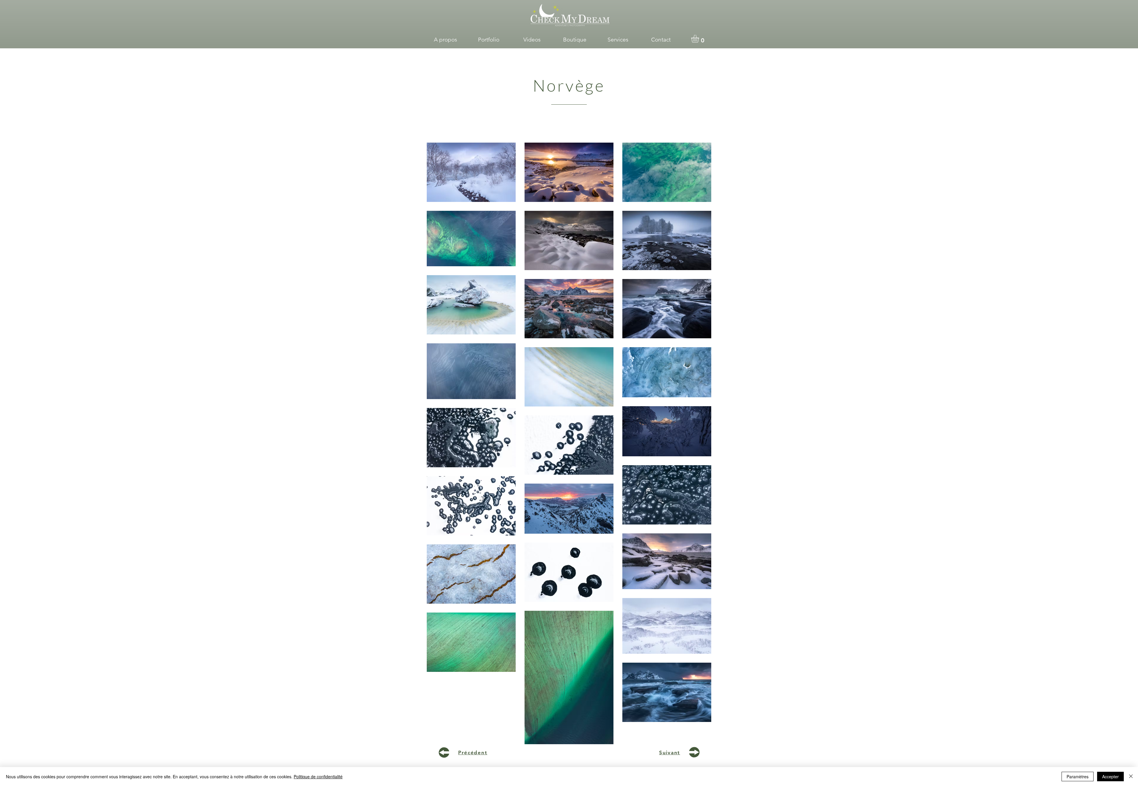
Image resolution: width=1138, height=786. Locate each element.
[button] (488, 39)
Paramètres (1078, 776)
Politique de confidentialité (318, 776)
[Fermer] (1130, 776)
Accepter (1110, 776)
